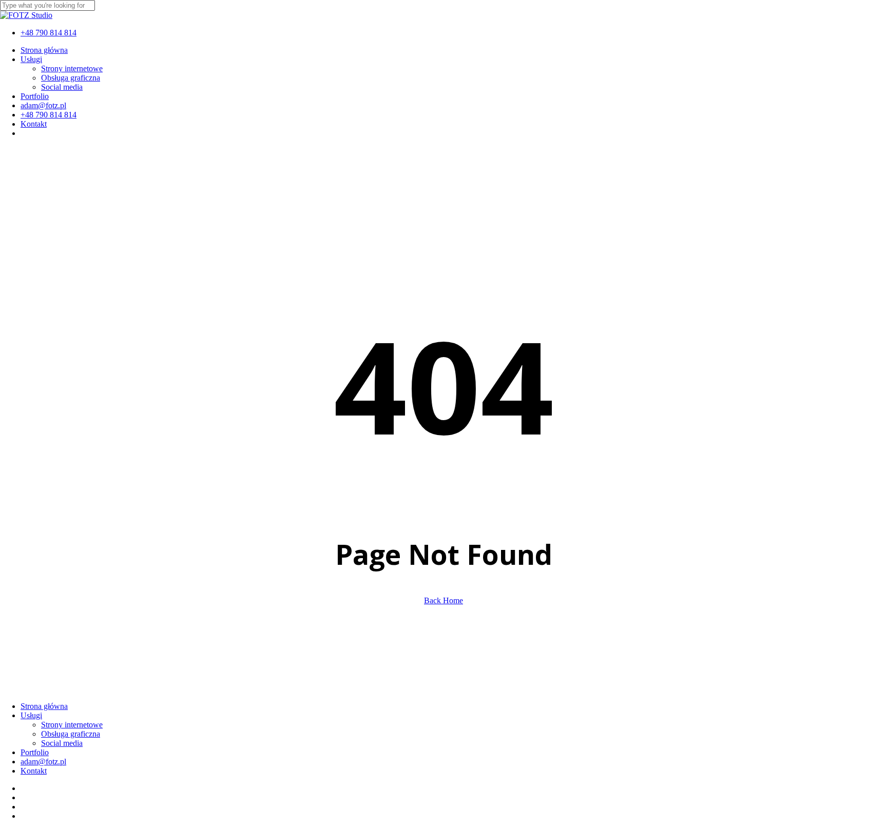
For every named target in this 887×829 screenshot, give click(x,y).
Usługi (31, 715)
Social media (62, 743)
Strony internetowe (72, 724)
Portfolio (35, 752)
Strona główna (44, 706)
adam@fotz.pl (43, 761)
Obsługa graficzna (70, 733)
